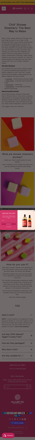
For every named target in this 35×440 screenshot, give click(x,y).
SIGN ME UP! (8, 224)
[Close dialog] (34, 211)
